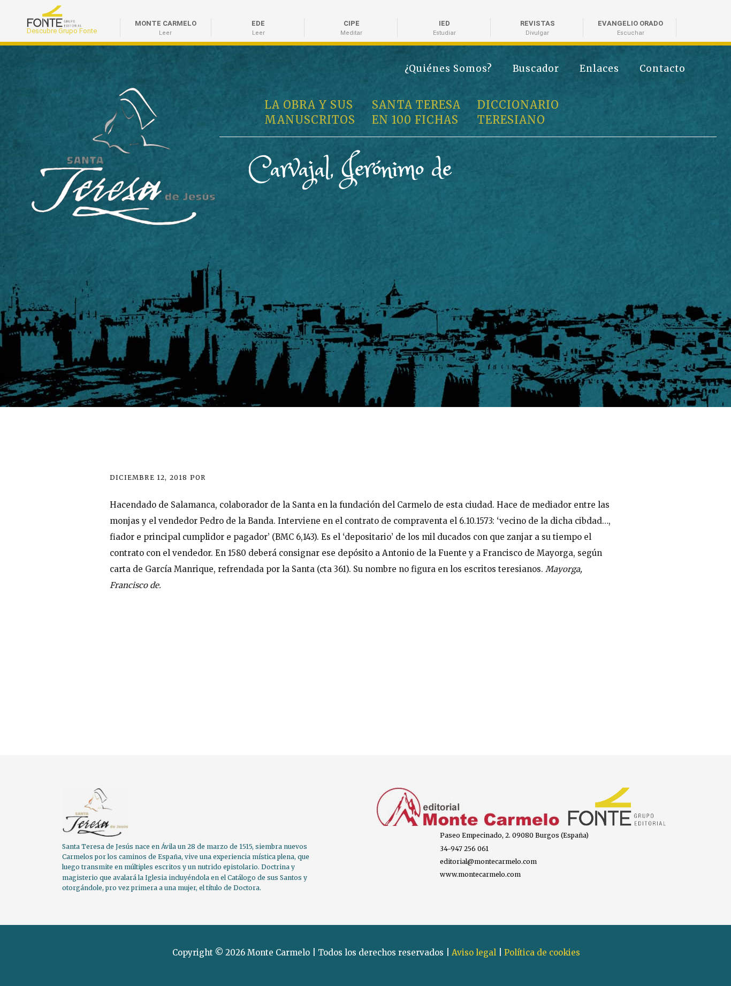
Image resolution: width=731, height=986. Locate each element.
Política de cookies (542, 952)
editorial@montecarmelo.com (488, 861)
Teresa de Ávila (66, 92)
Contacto (662, 68)
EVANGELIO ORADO (630, 27)
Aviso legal (474, 952)
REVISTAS (537, 27)
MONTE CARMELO (165, 27)
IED (444, 27)
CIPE (351, 27)
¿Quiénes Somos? (448, 68)
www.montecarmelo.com (480, 874)
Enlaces (599, 68)
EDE (258, 27)
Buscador (536, 68)
